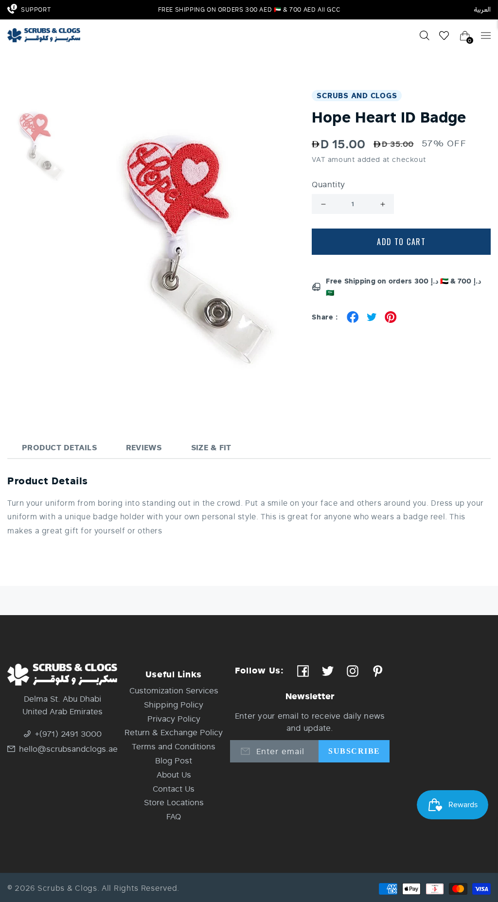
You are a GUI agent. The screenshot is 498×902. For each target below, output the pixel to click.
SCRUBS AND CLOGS (357, 95)
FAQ (173, 816)
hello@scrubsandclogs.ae (68, 749)
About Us (174, 774)
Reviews (144, 447)
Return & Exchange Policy (173, 732)
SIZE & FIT (211, 447)
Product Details (59, 447)
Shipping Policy (173, 704)
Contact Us (174, 788)
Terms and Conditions (173, 746)
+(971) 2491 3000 (68, 733)
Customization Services (173, 690)
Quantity (328, 184)
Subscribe (354, 751)
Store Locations (174, 802)
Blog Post (173, 760)
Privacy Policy (173, 718)
